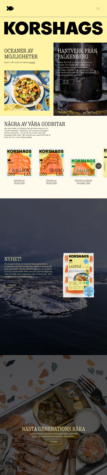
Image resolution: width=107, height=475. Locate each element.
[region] (53, 166)
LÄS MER (12, 285)
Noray (34, 436)
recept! (32, 62)
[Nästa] (98, 166)
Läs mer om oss (66, 82)
